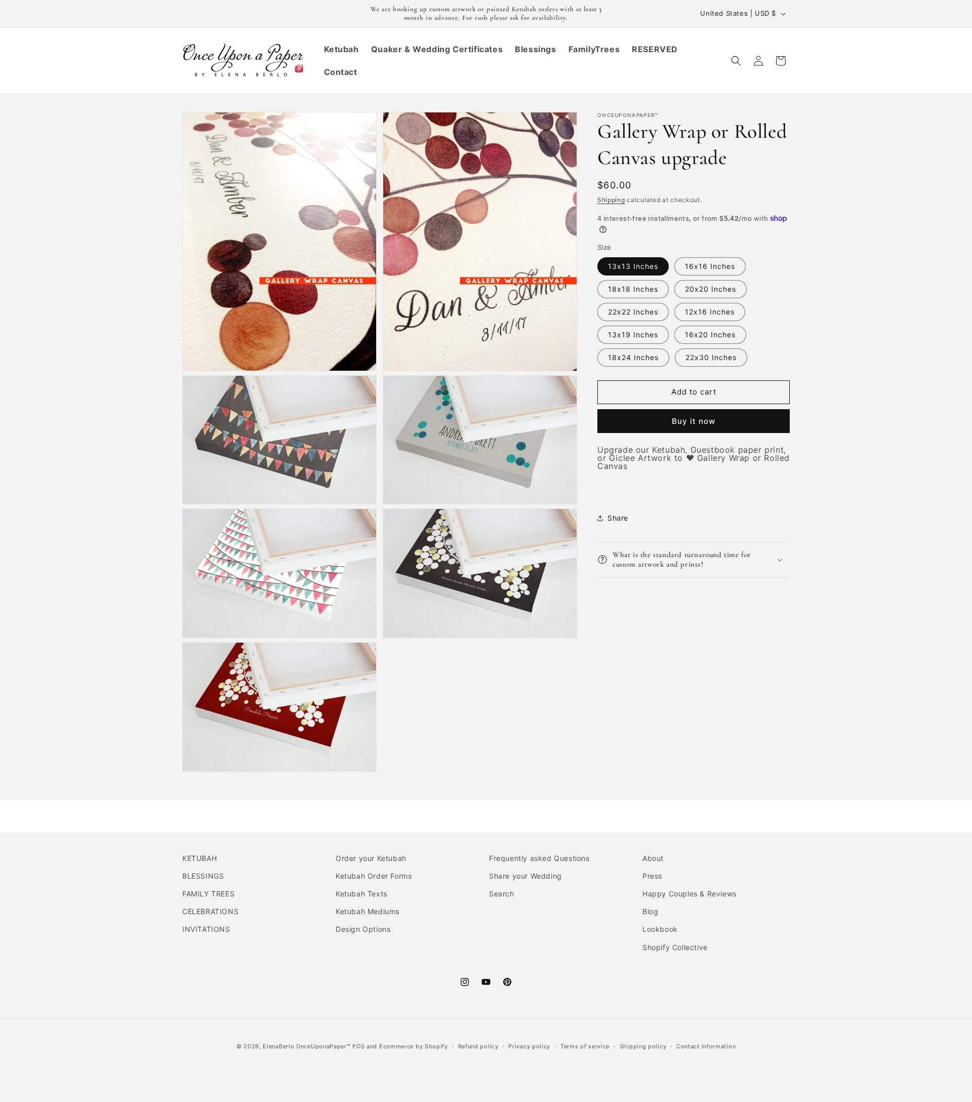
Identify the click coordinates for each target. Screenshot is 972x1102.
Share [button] (618, 518)
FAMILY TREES (208, 893)
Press (652, 876)
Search (501, 893)
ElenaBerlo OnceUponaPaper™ (306, 1046)
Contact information (706, 1046)
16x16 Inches (710, 266)
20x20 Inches (710, 289)
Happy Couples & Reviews (689, 893)
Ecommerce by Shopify (413, 1046)
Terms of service (585, 1046)
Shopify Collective (675, 947)
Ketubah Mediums (367, 911)
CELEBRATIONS (210, 911)
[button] (736, 61)
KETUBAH (199, 858)
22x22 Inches (633, 311)
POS (358, 1046)
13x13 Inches (633, 266)
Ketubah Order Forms (374, 876)
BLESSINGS (203, 876)
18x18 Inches (633, 289)
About (653, 858)
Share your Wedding (525, 876)
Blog (650, 911)
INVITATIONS (206, 929)
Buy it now (693, 421)
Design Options (363, 929)
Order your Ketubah (371, 858)
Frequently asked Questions (539, 858)
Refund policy (478, 1046)
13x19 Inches (633, 334)
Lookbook (660, 929)
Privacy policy (529, 1046)
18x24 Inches (633, 357)
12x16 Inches (710, 311)
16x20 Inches (710, 334)
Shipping (611, 200)
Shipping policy (643, 1046)
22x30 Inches (711, 357)
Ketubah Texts (361, 893)
